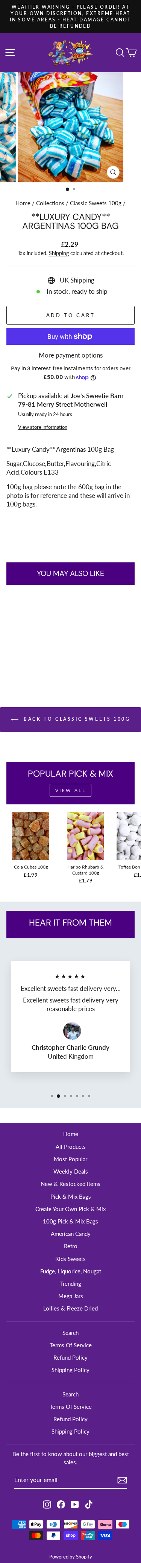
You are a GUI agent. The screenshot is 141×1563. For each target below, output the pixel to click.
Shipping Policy (70, 1369)
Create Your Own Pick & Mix (70, 1208)
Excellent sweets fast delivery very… (71, 988)
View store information (42, 427)
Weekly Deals (70, 1171)
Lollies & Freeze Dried (70, 1308)
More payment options (71, 355)
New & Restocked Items (70, 1183)
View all (70, 790)
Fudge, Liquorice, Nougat (70, 1271)
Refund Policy (70, 1357)
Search (70, 1332)
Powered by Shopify (70, 1557)
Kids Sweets (70, 1258)
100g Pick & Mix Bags (70, 1221)
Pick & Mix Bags (70, 1196)
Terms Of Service (71, 1345)
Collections (50, 203)
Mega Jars (70, 1295)
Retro (70, 1246)
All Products (71, 1146)
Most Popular (70, 1159)
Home (22, 203)
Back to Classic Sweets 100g (75, 719)
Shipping (59, 253)
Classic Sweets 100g (95, 203)
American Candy (71, 1233)
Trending (70, 1283)
